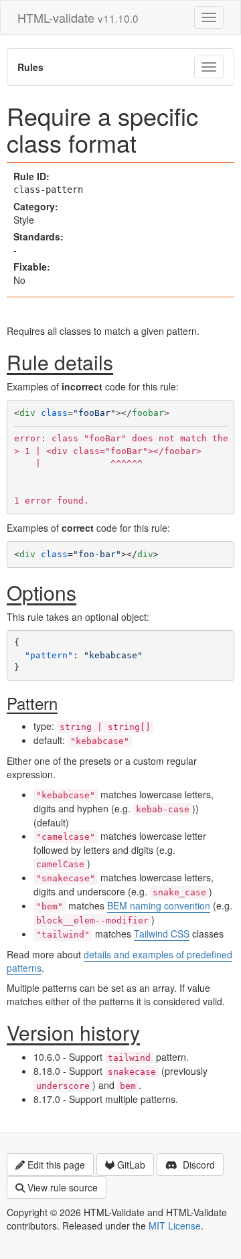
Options (41, 592)
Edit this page (56, 1164)
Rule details (60, 362)
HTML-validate (78, 17)
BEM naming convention (158, 905)
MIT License (175, 1225)
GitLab (131, 1164)
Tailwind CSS (161, 933)
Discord (197, 1164)
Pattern (32, 703)
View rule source (62, 1187)
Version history (73, 1032)
